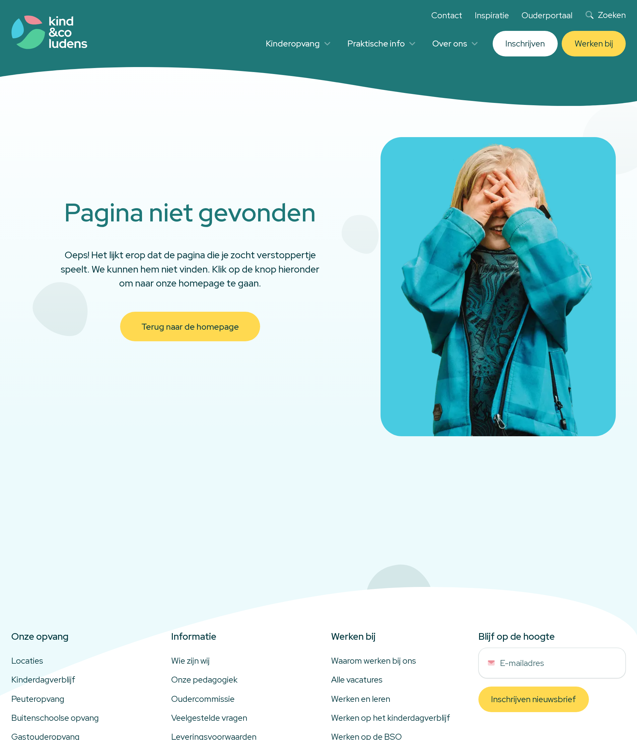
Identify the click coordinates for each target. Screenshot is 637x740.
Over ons (449, 43)
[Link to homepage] (49, 32)
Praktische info (376, 43)
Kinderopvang (293, 43)
